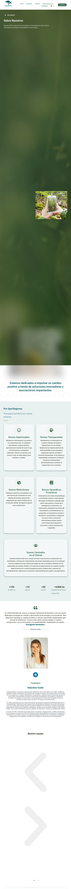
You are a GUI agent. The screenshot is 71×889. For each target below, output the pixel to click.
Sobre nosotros (47, 4)
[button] (35, 773)
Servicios (29, 4)
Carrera (37, 4)
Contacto (44, 6)
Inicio (21, 4)
